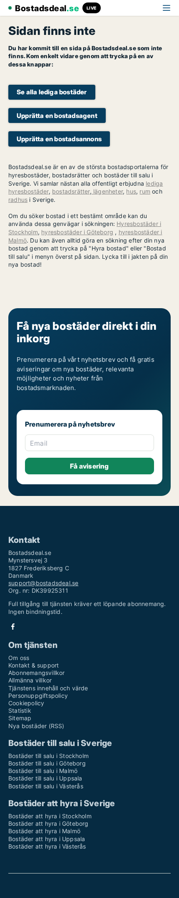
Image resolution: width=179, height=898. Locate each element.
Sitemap (19, 717)
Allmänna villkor (30, 680)
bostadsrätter (71, 191)
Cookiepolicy (26, 703)
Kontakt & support (33, 665)
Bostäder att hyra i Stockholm (50, 815)
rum (144, 191)
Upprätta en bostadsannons (59, 139)
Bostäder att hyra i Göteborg (48, 823)
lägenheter (107, 191)
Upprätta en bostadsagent (57, 116)
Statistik (19, 710)
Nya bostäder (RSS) (36, 725)
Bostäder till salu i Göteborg (47, 763)
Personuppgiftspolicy (38, 695)
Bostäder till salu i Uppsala (45, 778)
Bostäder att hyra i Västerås (47, 846)
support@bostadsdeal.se (43, 582)
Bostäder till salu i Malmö (42, 770)
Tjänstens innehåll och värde (48, 688)
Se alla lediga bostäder (52, 92)
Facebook (12, 626)
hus (131, 191)
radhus (17, 199)
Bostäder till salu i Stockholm (48, 755)
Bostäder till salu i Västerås (45, 786)
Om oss (18, 657)
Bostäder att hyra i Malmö (44, 830)
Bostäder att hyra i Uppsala (46, 838)
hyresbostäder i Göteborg (77, 232)
